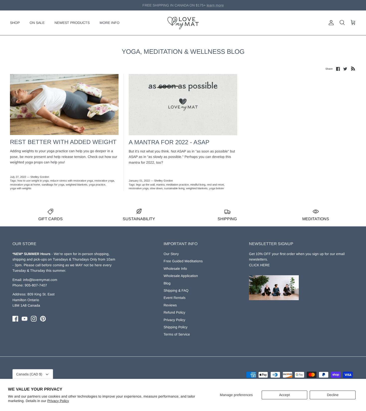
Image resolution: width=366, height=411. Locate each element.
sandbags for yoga (53, 184)
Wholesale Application (181, 276)
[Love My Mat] (183, 22)
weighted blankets (76, 184)
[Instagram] (34, 319)
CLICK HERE (259, 265)
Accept (284, 395)
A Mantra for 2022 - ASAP (169, 142)
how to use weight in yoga (33, 180)
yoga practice (97, 184)
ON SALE (37, 23)
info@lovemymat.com (40, 280)
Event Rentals (174, 298)
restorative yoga (104, 180)
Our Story (171, 254)
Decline (333, 395)
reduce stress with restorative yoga (71, 180)
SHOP (15, 23)
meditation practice (177, 184)
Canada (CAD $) (29, 374)
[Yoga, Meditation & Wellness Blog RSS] (353, 68)
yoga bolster (216, 188)
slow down (156, 188)
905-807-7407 (36, 285)
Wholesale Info (175, 269)
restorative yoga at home (25, 184)
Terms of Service (177, 334)
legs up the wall (145, 184)
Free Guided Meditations (183, 261)
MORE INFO (110, 23)
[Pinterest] (43, 319)
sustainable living (174, 188)
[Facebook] (15, 319)
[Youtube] (24, 319)
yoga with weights (20, 188)
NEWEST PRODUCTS (72, 23)
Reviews (170, 305)
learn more (208, 6)
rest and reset (215, 184)
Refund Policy (174, 312)
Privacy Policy (58, 401)
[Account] (330, 23)
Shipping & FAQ (176, 290)
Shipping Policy (175, 327)
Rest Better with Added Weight (63, 141)
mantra (160, 184)
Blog (167, 283)
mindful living (197, 184)
